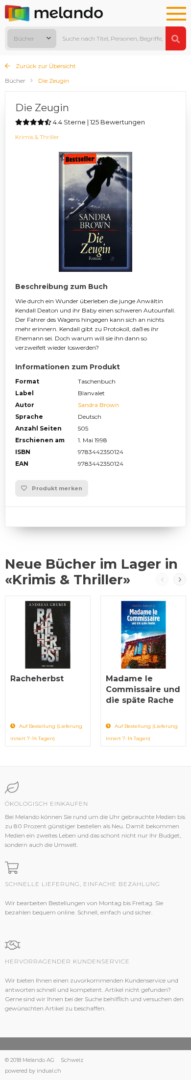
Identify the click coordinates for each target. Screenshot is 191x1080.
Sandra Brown (98, 404)
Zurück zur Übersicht (45, 66)
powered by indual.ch (33, 1070)
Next (179, 579)
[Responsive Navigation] (176, 14)
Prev (162, 579)
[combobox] (31, 38)
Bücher (15, 80)
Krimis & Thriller (37, 137)
